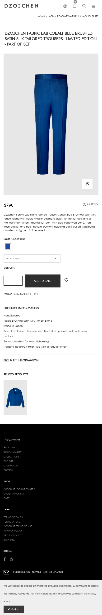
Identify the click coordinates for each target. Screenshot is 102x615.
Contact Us (11, 465)
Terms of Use (12, 521)
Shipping (9, 539)
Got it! (15, 609)
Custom (8, 470)
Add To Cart (43, 280)
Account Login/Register (19, 489)
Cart (6, 498)
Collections (11, 456)
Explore (9, 461)
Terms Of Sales (13, 517)
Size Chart (11, 267)
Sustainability (13, 451)
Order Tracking (14, 493)
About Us (9, 447)
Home (41, 16)
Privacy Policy (13, 530)
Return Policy (13, 535)
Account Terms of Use (18, 526)
